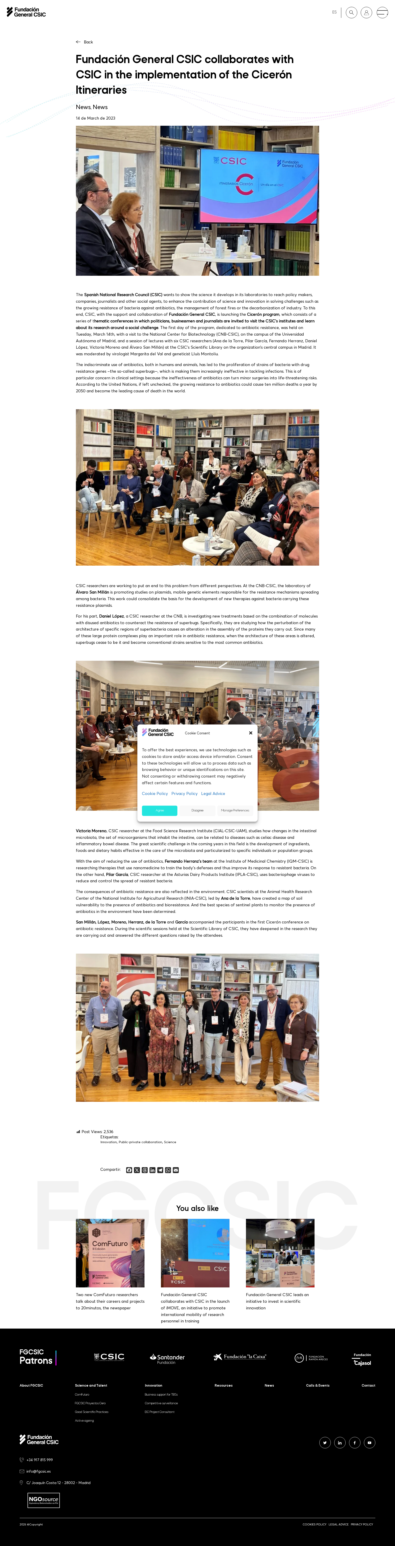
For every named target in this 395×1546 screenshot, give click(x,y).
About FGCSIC (31, 1386)
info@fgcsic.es (39, 1471)
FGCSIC (90, 1403)
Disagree (197, 810)
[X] (137, 1170)
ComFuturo (82, 1394)
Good (91, 1412)
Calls (318, 1386)
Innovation (108, 1142)
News (83, 106)
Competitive (161, 1403)
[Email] (176, 1170)
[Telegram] (160, 1170)
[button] (250, 733)
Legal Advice (213, 793)
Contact (368, 1386)
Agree (160, 810)
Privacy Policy (184, 793)
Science (170, 1142)
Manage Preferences (235, 810)
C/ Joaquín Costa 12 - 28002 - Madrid (59, 1482)
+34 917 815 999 (40, 1460)
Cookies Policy (314, 1524)
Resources (224, 1386)
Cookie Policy (155, 793)
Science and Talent (91, 1386)
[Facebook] (129, 1170)
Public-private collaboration (140, 1142)
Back (88, 42)
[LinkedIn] (152, 1170)
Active (84, 1420)
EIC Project (159, 1412)
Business (161, 1394)
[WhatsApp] (168, 1170)
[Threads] (145, 1170)
